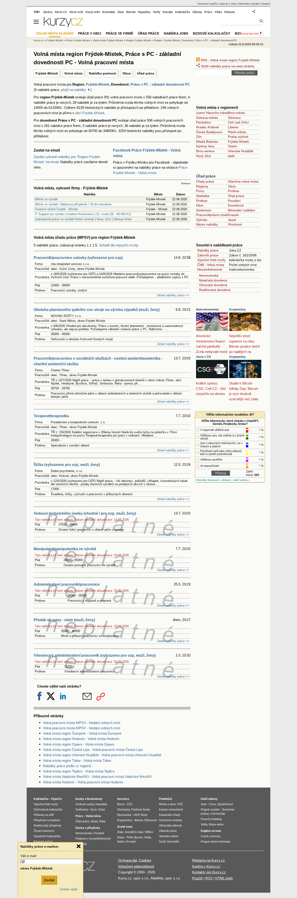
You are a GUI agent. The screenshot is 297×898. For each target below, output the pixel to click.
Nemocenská (207, 275)
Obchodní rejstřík (207, 3)
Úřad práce (145, 73)
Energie (168, 12)
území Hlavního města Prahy (217, 113)
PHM (129, 837)
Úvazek (233, 215)
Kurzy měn (93, 12)
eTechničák (218, 813)
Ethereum (151, 820)
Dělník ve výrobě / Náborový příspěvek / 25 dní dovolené (73, 204)
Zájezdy (223, 3)
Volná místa (73, 73)
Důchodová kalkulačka (48, 809)
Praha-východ (238, 137)
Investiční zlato (134, 832)
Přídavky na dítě (44, 815)
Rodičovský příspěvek (47, 825)
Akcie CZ (61, 12)
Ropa (120, 837)
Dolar (101, 809)
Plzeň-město (237, 132)
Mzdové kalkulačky (211, 33)
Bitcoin (131, 12)
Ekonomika (124, 815)
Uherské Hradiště (240, 151)
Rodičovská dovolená (213, 290)
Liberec (233, 127)
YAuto (233, 3)
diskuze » (227, 480)
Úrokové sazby (84, 804)
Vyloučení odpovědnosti (136, 866)
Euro (94, 809)
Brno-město (236, 113)
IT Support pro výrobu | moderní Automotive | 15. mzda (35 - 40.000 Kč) (83, 214)
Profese (233, 191)
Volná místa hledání (54, 33)
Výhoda (201, 220)
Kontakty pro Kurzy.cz (209, 872)
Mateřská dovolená (212, 280)
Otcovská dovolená (212, 285)
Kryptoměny (237, 309)
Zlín (199, 137)
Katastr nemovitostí (171, 809)
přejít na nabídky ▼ (75, 90)
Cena (212, 804)
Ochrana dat (127, 860)
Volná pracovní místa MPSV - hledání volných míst (81, 723)
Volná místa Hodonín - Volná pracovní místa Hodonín (83, 782)
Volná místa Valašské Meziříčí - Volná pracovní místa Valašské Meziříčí (97, 776)
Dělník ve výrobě (46, 199)
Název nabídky (207, 224)
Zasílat (49, 880)
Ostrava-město (207, 118)
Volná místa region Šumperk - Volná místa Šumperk (82, 733)
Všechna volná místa (243, 181)
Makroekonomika (207, 309)
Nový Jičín (203, 156)
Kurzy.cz (39, 40)
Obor (199, 205)
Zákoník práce (207, 255)
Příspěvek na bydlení (47, 820)
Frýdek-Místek (47, 73)
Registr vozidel (210, 809)
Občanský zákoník (170, 825)
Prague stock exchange (215, 841)
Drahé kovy (124, 826)
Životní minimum (44, 831)
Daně (162, 841)
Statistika (202, 196)
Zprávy (47, 12)
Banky (79, 799)
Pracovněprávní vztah (212, 215)
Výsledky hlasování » (208, 480)
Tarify (156, 12)
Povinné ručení (43, 841)
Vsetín (232, 146)
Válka (218, 12)
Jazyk (232, 220)
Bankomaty (94, 799)
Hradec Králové (207, 127)
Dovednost (236, 205)
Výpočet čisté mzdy (211, 260)
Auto (204, 804)
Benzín (138, 837)
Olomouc (234, 118)
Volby (204, 824)
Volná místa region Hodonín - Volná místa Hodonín (81, 739)
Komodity (108, 12)
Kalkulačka (182, 12)
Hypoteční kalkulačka (47, 836)
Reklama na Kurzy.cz (208, 860)
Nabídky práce (208, 250)
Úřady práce (205, 181)
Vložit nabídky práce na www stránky (227, 66)
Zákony (197, 12)
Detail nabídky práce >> (173, 295)
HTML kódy (224, 878)
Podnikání (165, 799)
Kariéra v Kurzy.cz (206, 866)
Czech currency (210, 836)
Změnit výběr (68, 889)
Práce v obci (89, 33)
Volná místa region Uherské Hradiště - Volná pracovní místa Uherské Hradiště (102, 755)
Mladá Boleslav (207, 141)
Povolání (234, 201)
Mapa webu (216, 824)
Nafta (147, 837)
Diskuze (229, 12)
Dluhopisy (123, 809)
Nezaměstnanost (209, 269)
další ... (233, 156)
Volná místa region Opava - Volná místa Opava (78, 744)
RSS (209, 878)
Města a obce (167, 804)
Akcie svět (76, 12)
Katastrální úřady (169, 815)
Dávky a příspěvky (87, 828)
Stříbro (149, 832)
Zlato (120, 12)
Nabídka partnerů (102, 73)
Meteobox (244, 3)
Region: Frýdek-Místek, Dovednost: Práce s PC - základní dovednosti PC (195, 40)
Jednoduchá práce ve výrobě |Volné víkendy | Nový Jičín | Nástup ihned (83, 219)
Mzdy (239, 33)
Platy (102, 821)
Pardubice (203, 122)
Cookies (145, 860)
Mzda (94, 821)
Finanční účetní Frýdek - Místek (56, 209)
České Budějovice (209, 132)
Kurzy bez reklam (252, 33)
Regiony (202, 186)
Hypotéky (144, 12)
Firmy (200, 191)
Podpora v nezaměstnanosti (93, 838)
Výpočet (56, 799)
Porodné (99, 833)
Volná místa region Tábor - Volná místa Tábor (77, 760)
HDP (136, 815)
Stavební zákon (168, 836)
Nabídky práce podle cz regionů (67, 766)
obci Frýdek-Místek (90, 113)
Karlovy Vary (205, 146)
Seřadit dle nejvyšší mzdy (118, 245)
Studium (265, 3)
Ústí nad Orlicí (238, 122)
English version (211, 831)
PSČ (180, 804)
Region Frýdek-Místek (138, 40)
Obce (127, 73)
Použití (197, 878)
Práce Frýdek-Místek (78, 40)
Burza (121, 804)
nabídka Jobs (176, 33)
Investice (123, 799)
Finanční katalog (211, 819)
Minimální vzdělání (241, 210)
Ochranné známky (170, 820)
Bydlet (255, 3)
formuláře (173, 841)
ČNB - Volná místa (210, 265)
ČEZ (129, 804)
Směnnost (203, 210)
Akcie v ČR (203, 357)
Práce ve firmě (119, 33)
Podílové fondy (140, 809)
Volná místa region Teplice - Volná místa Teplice (79, 771)
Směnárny (81, 809)
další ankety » (242, 480)
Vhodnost (235, 224)
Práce (208, 12)
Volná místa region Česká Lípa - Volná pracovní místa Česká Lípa (93, 750)
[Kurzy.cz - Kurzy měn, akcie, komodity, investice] (63, 26)
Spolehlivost (225, 804)
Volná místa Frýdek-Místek (108, 40)
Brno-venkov (205, 151)
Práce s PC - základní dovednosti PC (160, 84)
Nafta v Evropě (126, 841)
